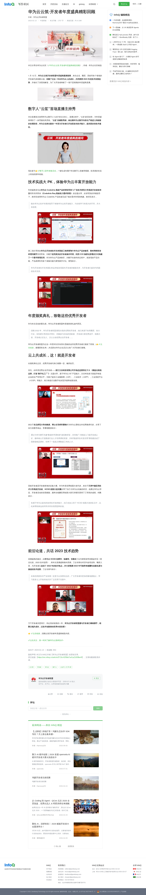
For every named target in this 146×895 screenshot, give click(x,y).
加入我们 (49, 877)
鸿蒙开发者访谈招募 (41, 777)
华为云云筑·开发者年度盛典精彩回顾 (65, 65)
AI (74, 4)
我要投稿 (49, 871)
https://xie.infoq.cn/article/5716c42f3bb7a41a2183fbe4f (60, 657)
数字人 (55, 667)
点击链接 (36, 633)
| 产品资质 (123, 891)
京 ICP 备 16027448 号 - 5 (87, 891)
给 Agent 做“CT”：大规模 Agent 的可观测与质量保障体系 (126, 58)
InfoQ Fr (138, 874)
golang (82, 4)
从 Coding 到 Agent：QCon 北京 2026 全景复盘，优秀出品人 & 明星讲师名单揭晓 (51, 802)
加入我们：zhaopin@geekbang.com (69, 877)
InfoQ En (138, 869)
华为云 (47, 667)
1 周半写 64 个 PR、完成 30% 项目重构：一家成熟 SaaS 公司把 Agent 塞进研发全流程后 (126, 43)
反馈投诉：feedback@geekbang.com (69, 874)
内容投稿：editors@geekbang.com (69, 869)
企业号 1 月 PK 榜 (65, 667)
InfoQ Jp (138, 871)
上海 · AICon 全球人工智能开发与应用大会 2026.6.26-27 (109, 871)
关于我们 (49, 869)
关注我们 (49, 880)
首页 (44, 4)
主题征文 (65, 4)
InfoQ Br (138, 877)
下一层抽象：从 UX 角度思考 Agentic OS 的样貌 (125, 29)
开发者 (39, 667)
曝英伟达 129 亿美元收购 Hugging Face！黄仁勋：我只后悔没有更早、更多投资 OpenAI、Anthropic (126, 50)
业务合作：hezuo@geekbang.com (68, 871)
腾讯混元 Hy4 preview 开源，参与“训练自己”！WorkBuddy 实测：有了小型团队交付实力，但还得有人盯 (125, 36)
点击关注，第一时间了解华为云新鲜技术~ (47, 640)
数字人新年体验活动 (48, 170)
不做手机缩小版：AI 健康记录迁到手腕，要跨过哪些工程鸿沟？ (126, 72)
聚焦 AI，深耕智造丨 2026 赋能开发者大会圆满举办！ (50, 825)
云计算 (31, 667)
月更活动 (54, 4)
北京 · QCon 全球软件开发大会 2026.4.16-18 (106, 869)
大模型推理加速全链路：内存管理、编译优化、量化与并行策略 (126, 65)
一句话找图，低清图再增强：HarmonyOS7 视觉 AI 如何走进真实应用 (125, 21)
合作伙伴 (49, 874)
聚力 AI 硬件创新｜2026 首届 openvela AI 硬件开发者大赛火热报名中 (51, 755)
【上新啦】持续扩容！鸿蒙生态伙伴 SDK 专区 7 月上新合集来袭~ (51, 732)
